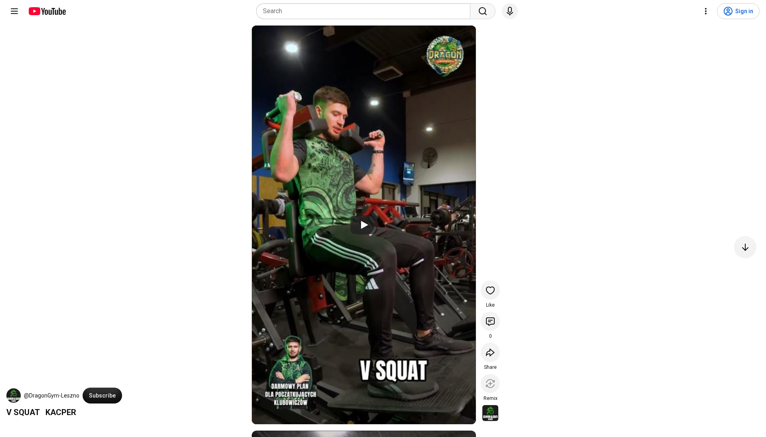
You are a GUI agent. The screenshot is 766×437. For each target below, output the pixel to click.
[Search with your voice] (510, 11)
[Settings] (706, 11)
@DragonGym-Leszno (51, 395)
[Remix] (490, 383)
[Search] (483, 11)
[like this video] (490, 290)
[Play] (363, 224)
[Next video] (745, 247)
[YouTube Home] (46, 11)
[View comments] (490, 321)
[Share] (490, 352)
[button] (13, 395)
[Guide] (14, 11)
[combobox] (365, 11)
